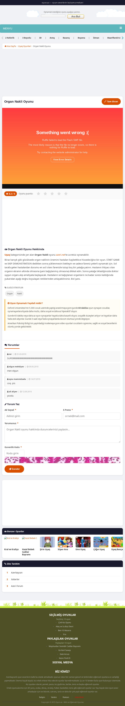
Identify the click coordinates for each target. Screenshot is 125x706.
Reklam (66, 697)
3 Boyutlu (26, 38)
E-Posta (68, 409)
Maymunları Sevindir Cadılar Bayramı (64, 646)
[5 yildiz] (65, 193)
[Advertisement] (62, 73)
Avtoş (52, 38)
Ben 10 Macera (64, 630)
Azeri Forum (17, 586)
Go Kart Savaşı (64, 650)
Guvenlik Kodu (13, 447)
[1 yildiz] (38, 193)
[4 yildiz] (59, 193)
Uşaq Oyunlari (24, 46)
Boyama (81, 38)
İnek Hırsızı (64, 654)
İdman (96, 38)
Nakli (19, 293)
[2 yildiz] (45, 193)
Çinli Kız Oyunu (64, 622)
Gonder (15, 469)
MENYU (7, 28)
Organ (10, 293)
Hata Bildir (79, 697)
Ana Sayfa (11, 46)
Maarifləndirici (114, 38)
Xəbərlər (15, 579)
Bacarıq (66, 38)
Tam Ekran (112, 101)
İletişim (42, 697)
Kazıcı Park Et (64, 658)
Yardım (54, 697)
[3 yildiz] (52, 193)
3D (40, 38)
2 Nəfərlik (9, 38)
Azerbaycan (16, 572)
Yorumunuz (11, 423)
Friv (64, 634)
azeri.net (60, 254)
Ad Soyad (10, 409)
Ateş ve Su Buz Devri (64, 626)
